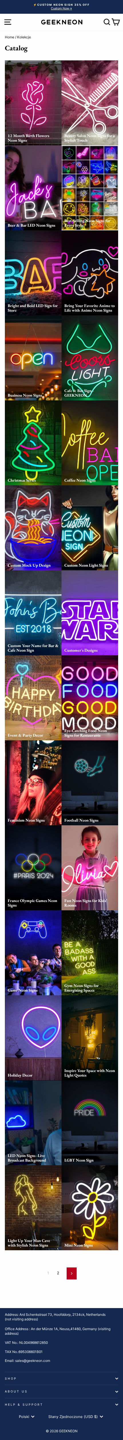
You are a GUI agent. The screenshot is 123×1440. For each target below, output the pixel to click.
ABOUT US (16, 1391)
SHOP (11, 1378)
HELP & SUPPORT (24, 1404)
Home (9, 37)
